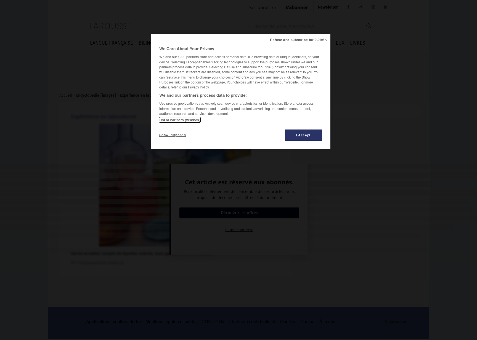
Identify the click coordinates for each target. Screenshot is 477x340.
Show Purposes (172, 134)
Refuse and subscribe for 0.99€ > (298, 39)
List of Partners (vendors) (179, 119)
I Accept (303, 135)
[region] (240, 91)
